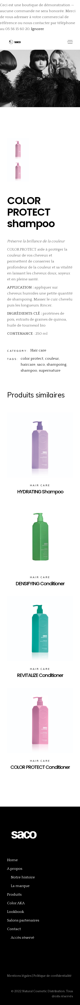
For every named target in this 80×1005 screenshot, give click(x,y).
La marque (20, 886)
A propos (14, 869)
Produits (14, 895)
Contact (14, 929)
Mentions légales (19, 976)
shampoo (29, 370)
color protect (32, 359)
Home (12, 860)
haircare (28, 365)
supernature (49, 370)
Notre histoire (23, 877)
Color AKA (16, 903)
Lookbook (15, 912)
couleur (52, 359)
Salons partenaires (23, 920)
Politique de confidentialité (52, 976)
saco (41, 365)
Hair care (38, 350)
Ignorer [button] (37, 29)
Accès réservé (22, 938)
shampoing (56, 365)
